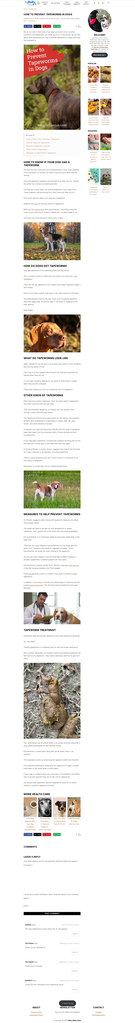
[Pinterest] (98, 3)
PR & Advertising (98, 1015)
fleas (36, 204)
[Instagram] (103, 3)
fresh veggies (74, 565)
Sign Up (58, 1012)
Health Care (32, 9)
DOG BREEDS (77, 3)
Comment (28, 865)
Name (26, 898)
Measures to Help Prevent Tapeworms (41, 153)
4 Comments (32, 21)
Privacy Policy (36, 1012)
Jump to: (31, 135)
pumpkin (30, 523)
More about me (98, 55)
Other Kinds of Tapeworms (36, 149)
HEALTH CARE (45, 3)
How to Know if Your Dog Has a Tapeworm (42, 139)
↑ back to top (67, 1003)
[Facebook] (94, 3)
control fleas (39, 209)
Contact (99, 1012)
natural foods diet (36, 585)
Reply (75, 934)
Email (26, 906)
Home (25, 9)
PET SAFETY (86, 3)
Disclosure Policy (36, 1015)
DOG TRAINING (67, 3)
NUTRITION (55, 3)
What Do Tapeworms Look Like (38, 146)
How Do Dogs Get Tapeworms (38, 143)
